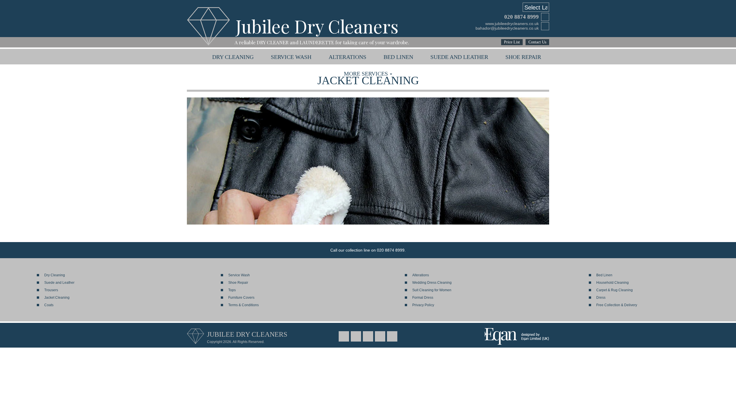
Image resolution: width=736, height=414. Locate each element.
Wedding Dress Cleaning (432, 283)
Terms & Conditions (243, 305)
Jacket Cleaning (57, 298)
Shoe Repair (523, 57)
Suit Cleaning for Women (431, 290)
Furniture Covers (241, 298)
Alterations (347, 57)
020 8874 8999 (521, 17)
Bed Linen (398, 57)
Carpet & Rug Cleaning (614, 290)
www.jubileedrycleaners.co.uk (512, 23)
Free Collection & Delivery (616, 305)
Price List (512, 42)
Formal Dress (422, 298)
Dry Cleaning (233, 57)
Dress (600, 298)
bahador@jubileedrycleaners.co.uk (507, 28)
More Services (366, 73)
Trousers (51, 290)
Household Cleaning (612, 283)
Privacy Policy (423, 305)
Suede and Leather (459, 57)
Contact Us (537, 42)
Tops (232, 290)
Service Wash (291, 57)
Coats (48, 305)
